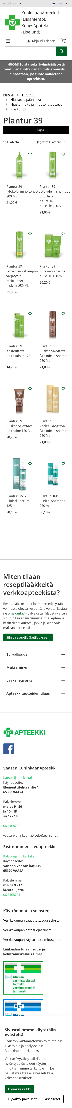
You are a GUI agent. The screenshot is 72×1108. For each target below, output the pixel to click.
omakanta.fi (17, 613)
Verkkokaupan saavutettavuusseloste (31, 920)
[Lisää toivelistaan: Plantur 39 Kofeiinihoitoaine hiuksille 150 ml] (63, 234)
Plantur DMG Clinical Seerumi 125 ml (18, 501)
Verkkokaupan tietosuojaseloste (27, 930)
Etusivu (8, 95)
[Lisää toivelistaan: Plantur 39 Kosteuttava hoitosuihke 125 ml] (30, 314)
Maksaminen (17, 667)
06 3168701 (11, 895)
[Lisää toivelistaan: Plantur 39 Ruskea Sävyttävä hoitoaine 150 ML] (30, 389)
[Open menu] (8, 41)
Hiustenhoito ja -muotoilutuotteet (36, 104)
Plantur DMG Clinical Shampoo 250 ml (53, 501)
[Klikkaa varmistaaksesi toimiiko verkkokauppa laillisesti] (36, 978)
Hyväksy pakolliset (22, 1099)
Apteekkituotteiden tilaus (28, 693)
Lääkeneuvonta (19, 680)
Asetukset (52, 1099)
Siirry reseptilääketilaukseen (27, 637)
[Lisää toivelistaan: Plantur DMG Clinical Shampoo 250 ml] (63, 464)
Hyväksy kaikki (19, 1089)
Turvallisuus (16, 654)
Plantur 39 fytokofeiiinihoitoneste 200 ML (23, 191)
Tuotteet (28, 95)
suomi (60, 3)
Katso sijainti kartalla (18, 777)
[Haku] (61, 51)
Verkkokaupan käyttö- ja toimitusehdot (32, 939)
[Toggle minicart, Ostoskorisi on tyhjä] (63, 40)
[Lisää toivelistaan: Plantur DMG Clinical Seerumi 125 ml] (30, 464)
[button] (36, 130)
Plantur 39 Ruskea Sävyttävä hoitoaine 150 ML (19, 426)
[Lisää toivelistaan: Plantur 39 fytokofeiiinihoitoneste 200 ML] (30, 154)
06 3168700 (11, 826)
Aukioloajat (10, 3)
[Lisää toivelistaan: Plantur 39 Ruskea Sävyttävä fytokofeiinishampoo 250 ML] (63, 314)
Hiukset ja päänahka (26, 99)
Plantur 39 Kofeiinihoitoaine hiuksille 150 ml (52, 271)
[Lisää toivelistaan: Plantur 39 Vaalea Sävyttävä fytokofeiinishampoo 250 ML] (63, 389)
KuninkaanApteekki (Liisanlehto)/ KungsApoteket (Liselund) (40, 22)
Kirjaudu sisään (43, 41)
